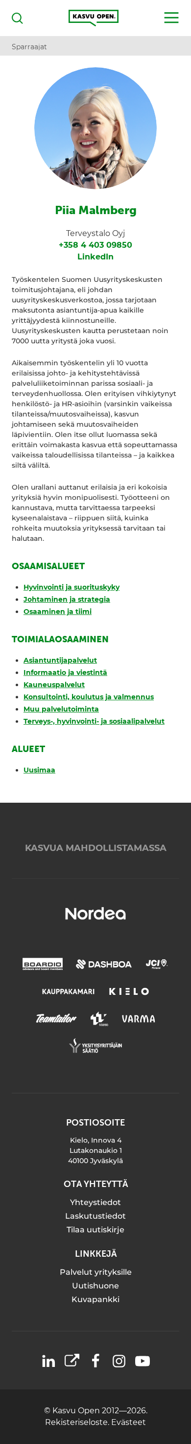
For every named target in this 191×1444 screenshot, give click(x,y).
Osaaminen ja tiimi (58, 611)
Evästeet (128, 1422)
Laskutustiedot (95, 1216)
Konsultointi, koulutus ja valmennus (89, 696)
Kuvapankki (95, 1299)
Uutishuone (95, 1285)
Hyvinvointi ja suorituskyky (71, 587)
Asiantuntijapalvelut (60, 660)
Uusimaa (39, 770)
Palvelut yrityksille (96, 1272)
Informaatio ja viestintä (65, 672)
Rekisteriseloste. (78, 1422)
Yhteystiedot (95, 1202)
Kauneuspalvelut (54, 684)
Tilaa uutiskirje (95, 1229)
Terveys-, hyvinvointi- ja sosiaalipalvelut (94, 721)
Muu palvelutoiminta (61, 709)
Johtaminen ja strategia (67, 599)
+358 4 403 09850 (95, 245)
